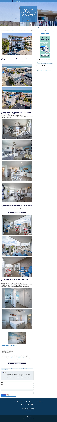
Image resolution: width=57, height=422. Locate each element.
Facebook (7, 378)
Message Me (28, 403)
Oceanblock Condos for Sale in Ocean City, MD (21, 368)
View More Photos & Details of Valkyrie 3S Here (17, 212)
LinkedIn (8, 378)
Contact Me (25, 403)
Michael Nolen (15, 373)
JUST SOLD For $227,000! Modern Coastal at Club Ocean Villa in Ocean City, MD (45, 63)
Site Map (28, 417)
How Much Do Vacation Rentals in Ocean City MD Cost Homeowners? (44, 69)
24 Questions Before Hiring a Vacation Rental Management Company (44, 70)
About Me (32, 403)
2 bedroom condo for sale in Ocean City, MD (8, 30)
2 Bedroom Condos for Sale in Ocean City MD (8, 368)
